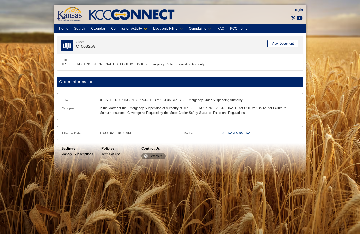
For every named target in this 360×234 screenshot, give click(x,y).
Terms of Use (110, 154)
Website (156, 156)
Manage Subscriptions (77, 154)
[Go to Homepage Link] (69, 13)
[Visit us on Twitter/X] (293, 18)
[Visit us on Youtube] (300, 18)
